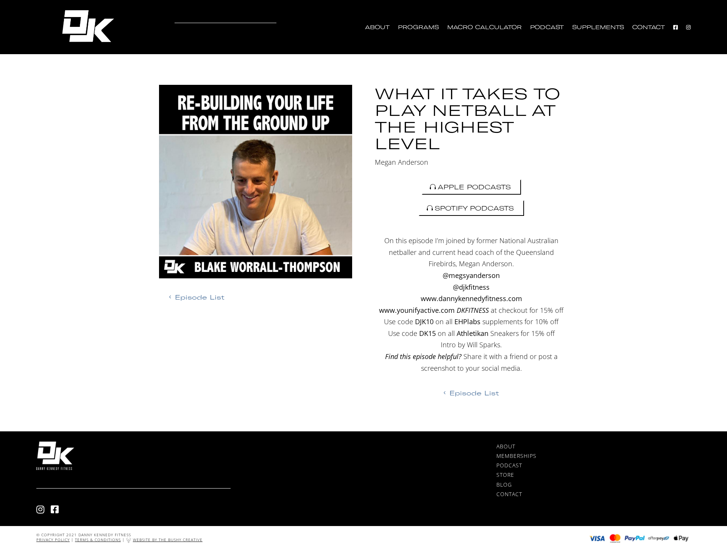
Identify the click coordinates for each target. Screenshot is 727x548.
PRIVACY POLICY (53, 539)
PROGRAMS (418, 27)
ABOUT (377, 27)
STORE (505, 474)
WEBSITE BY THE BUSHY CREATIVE (168, 539)
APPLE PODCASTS (474, 186)
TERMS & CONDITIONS (98, 539)
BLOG (504, 484)
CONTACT (648, 27)
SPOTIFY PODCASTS (474, 208)
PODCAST (547, 27)
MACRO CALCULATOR (484, 27)
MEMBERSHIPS (516, 455)
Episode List (200, 297)
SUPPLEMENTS (598, 27)
